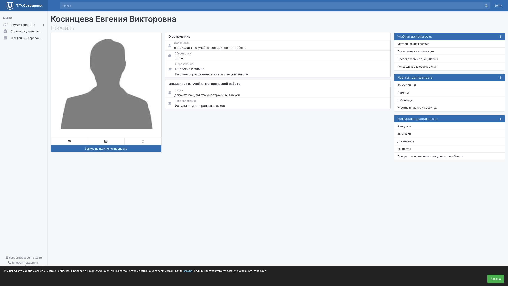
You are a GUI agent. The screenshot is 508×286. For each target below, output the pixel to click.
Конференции (406, 85)
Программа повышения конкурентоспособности (430, 156)
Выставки (404, 133)
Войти (498, 5)
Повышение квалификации (415, 51)
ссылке (187, 270)
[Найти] (486, 5)
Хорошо (496, 278)
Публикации (405, 100)
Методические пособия (413, 43)
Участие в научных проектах (417, 107)
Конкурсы (404, 126)
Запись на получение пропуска (106, 148)
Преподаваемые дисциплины (417, 59)
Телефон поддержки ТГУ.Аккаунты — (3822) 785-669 (23, 264)
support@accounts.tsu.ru (25, 257)
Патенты (403, 92)
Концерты (404, 148)
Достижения (406, 141)
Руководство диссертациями (417, 66)
